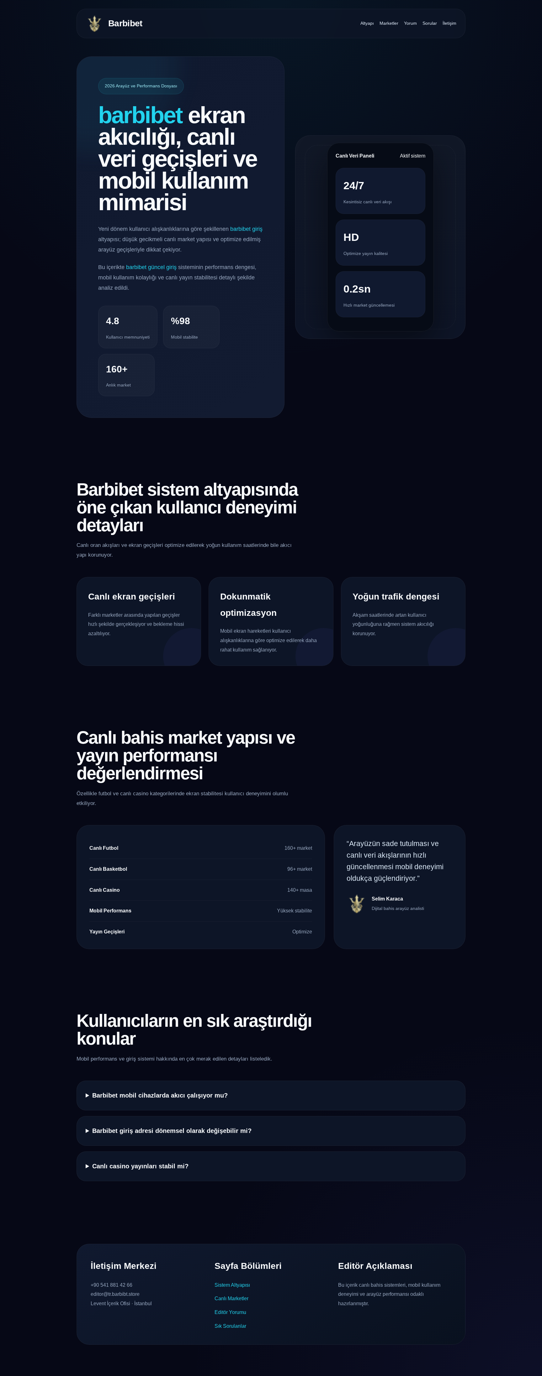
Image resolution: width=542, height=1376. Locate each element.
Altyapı (367, 23)
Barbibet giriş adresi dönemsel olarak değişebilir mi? (172, 1130)
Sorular (429, 23)
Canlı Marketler (231, 1298)
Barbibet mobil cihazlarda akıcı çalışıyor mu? (160, 1095)
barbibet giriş (246, 229)
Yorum (410, 23)
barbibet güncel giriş (151, 267)
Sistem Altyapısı (232, 1285)
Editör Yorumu (230, 1312)
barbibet (140, 115)
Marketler (389, 23)
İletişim (449, 23)
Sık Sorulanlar (230, 1326)
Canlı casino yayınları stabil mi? (140, 1166)
